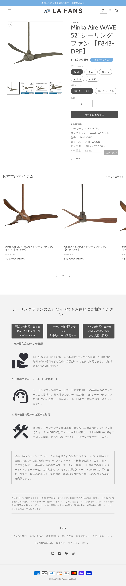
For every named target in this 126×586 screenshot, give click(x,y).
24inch (77, 78)
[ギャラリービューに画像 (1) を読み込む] (13, 88)
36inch (92, 78)
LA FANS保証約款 (46, 365)
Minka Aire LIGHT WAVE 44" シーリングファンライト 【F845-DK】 (29, 248)
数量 (73, 97)
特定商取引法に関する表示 (59, 536)
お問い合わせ (36, 536)
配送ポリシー (83, 536)
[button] (9, 10)
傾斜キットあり (82, 91)
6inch (77, 72)
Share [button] (77, 158)
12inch (91, 72)
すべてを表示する (115, 176)
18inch (105, 72)
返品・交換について (103, 536)
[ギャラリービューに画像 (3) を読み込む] (41, 88)
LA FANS (58, 579)
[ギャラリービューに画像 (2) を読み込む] (27, 88)
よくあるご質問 (19, 536)
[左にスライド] (56, 275)
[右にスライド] (69, 275)
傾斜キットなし (106, 91)
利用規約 (60, 543)
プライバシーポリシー (79, 543)
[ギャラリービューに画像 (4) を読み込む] (55, 88)
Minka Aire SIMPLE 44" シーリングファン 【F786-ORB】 (86, 248)
